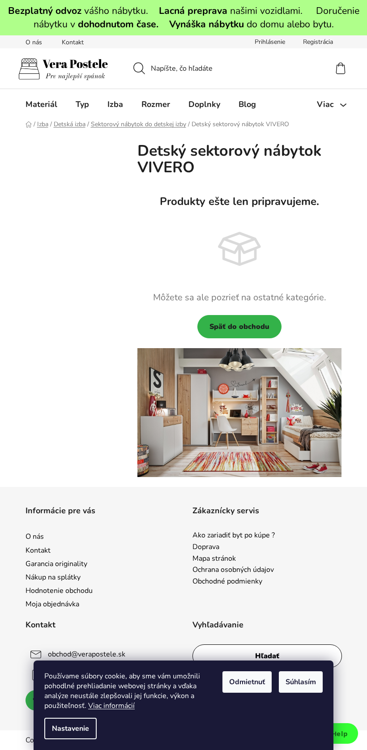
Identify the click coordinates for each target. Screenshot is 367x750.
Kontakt (73, 42)
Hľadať (267, 656)
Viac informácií (111, 706)
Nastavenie (70, 728)
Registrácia (318, 42)
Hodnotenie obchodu (59, 591)
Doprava (205, 547)
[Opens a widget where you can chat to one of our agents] (333, 734)
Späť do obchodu (239, 327)
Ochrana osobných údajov (233, 570)
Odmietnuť (247, 682)
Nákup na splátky (53, 577)
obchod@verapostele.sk (86, 654)
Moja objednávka (52, 604)
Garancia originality (56, 564)
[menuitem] (41, 104)
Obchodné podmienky (227, 582)
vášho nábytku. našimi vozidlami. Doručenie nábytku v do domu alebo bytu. (183, 17)
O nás (34, 42)
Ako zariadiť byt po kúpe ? (233, 536)
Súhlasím (301, 682)
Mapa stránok (214, 559)
